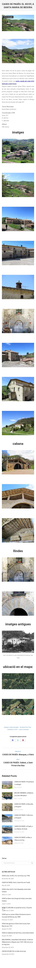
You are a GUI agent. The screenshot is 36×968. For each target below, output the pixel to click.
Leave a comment (24, 729)
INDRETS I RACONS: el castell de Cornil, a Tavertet (17, 907)
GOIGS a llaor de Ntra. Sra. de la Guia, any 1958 (16, 875)
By (25, 727)
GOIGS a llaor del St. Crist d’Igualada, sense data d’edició (16, 890)
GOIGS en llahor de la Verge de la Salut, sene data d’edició (17, 900)
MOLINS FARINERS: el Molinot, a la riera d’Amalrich (23, 794)
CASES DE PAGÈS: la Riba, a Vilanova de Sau (23, 839)
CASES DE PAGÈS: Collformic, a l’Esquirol (23, 816)
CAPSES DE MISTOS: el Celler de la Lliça (14, 951)
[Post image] (7, 785)
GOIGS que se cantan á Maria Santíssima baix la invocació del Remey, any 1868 (16, 916)
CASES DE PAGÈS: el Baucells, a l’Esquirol (23, 805)
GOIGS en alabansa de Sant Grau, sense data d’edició (18, 933)
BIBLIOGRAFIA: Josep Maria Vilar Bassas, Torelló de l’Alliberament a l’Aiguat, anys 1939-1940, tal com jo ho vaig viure (17, 942)
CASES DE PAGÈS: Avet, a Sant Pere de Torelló (16, 882)
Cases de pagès (8, 17)
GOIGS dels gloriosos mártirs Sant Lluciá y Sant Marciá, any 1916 (16, 925)
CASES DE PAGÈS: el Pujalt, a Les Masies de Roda (23, 827)
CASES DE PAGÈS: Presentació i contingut (24, 783)
